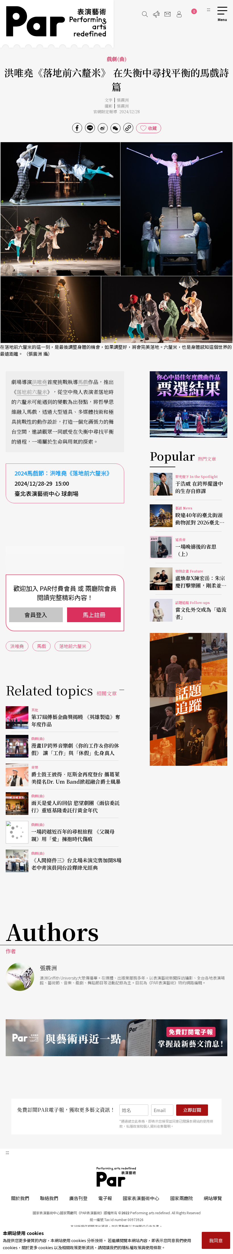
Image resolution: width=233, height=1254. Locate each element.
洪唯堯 (39, 381)
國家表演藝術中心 (141, 1198)
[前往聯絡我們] (167, 14)
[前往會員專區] (179, 14)
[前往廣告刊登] (156, 14)
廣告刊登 (78, 1198)
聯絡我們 (49, 1198)
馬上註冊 (94, 615)
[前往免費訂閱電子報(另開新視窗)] (116, 1037)
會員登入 (35, 615)
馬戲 (83, 381)
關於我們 (20, 1198)
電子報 (105, 1198)
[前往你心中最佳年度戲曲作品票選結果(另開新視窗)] (188, 404)
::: (208, 9)
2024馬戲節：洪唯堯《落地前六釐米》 (63, 473)
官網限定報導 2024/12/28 (116, 111)
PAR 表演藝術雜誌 (116, 1177)
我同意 (216, 1240)
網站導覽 (213, 1198)
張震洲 (123, 100)
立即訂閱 (192, 1110)
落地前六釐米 (31, 391)
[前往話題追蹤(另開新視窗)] (188, 699)
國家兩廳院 (181, 1198)
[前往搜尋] (145, 14)
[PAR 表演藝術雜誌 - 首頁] (57, 24)
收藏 (152, 128)
